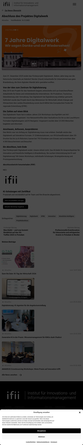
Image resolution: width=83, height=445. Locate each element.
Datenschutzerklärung (43, 442)
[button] (80, 412)
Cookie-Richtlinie (31, 442)
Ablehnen (41, 437)
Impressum (54, 442)
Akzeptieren (41, 431)
